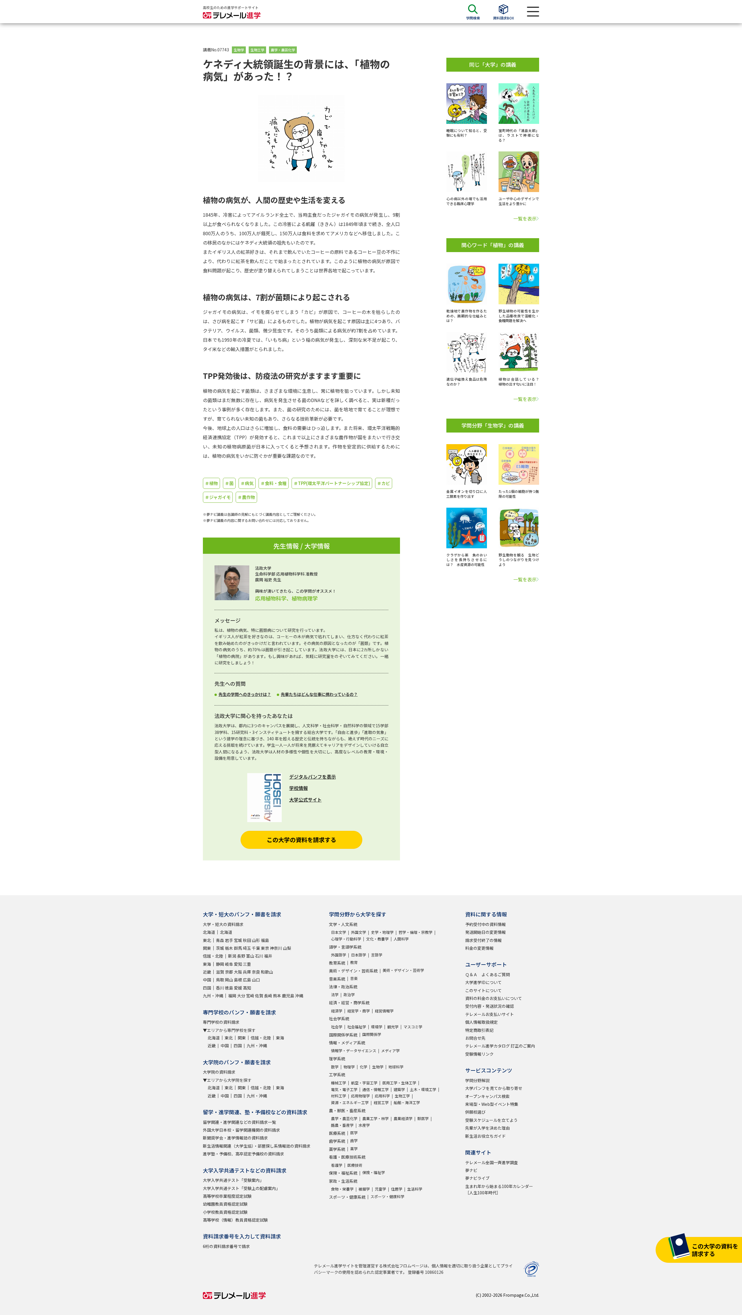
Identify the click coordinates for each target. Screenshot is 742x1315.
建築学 (399, 1089)
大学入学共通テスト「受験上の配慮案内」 (241, 1188)
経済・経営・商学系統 (349, 1002)
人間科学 (401, 939)
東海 (207, 964)
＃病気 (247, 483)
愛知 (238, 964)
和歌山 (267, 972)
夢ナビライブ (477, 1178)
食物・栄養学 (342, 1189)
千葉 (256, 948)
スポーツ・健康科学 (387, 1196)
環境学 (376, 1027)
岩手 (229, 940)
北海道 (209, 932)
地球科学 (395, 1067)
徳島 (229, 988)
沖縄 (299, 996)
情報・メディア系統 (347, 1043)
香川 (220, 988)
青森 (220, 940)
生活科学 (414, 1189)
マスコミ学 (412, 1027)
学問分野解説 (477, 1080)
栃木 (229, 948)
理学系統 (337, 1058)
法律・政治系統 (343, 987)
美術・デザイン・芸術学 (403, 970)
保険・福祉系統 (343, 1173)
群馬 (238, 948)
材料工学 (338, 1096)
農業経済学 (403, 1118)
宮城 (238, 940)
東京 (265, 948)
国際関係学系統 (343, 1035)
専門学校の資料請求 (221, 1022)
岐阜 (229, 964)
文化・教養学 (377, 939)
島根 (238, 980)
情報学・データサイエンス (353, 1050)
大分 (241, 996)
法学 (335, 994)
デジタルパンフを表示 (312, 776)
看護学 (336, 1165)
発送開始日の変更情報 (485, 932)
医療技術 (354, 1165)
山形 (256, 940)
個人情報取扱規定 (481, 1022)
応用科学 (382, 1096)
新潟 (232, 956)
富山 (250, 956)
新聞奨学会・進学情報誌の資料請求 (235, 1138)
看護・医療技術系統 (347, 1157)
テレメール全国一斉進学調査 (491, 1162)
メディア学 (390, 1050)
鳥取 (220, 980)
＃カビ (383, 483)
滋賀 (220, 972)
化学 (363, 1067)
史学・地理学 (382, 932)
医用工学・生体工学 (399, 1083)
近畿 (207, 972)
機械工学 (338, 1083)
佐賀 (259, 996)
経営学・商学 (358, 1011)
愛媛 (238, 988)
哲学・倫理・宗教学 (415, 932)
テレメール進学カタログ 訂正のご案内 (500, 1046)
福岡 (232, 996)
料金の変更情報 (479, 948)
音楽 (354, 978)
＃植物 (211, 483)
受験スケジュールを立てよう (491, 1120)
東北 (207, 940)
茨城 (220, 948)
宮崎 (250, 996)
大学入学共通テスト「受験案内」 (233, 1180)
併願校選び (475, 1112)
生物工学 (257, 49)
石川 (259, 956)
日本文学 (338, 932)
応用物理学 (360, 1096)
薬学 (354, 1148)
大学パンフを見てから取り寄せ (493, 1088)
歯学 (354, 1140)
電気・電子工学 (344, 1089)
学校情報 (298, 787)
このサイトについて (483, 990)
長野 (241, 956)
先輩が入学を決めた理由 (487, 1128)
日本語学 (358, 955)
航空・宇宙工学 (364, 1083)
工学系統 (337, 1074)
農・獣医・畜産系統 (347, 1110)
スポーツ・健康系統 (347, 1197)
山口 (256, 980)
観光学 (393, 1027)
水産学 (364, 1125)
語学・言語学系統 (345, 947)
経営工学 (381, 1102)
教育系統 (337, 963)
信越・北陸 (213, 956)
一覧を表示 (525, 218)
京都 (229, 972)
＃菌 (229, 483)
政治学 (349, 994)
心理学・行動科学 (346, 939)
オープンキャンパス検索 (487, 1096)
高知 (247, 988)
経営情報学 (384, 1011)
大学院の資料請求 (219, 1072)
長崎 (268, 996)
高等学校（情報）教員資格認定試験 (235, 1220)
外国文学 (358, 932)
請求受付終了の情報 (483, 940)
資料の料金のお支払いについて (493, 998)
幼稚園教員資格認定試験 (225, 1204)
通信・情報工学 (375, 1089)
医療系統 (337, 1133)
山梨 (287, 948)
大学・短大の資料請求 (223, 924)
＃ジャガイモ (218, 497)
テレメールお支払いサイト (489, 1014)
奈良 (256, 972)
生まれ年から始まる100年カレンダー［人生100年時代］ (499, 1189)
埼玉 (247, 948)
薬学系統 (337, 1149)
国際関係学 (371, 1034)
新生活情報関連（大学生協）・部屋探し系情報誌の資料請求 (256, 1146)
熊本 (277, 996)
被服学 (364, 1189)
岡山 (229, 980)
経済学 (336, 1011)
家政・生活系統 (343, 1181)
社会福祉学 (356, 1027)
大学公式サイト (305, 799)
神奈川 (276, 948)
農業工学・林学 (375, 1118)
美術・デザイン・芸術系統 (353, 971)
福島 (265, 940)
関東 (207, 948)
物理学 (349, 1067)
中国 (207, 980)
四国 (207, 988)
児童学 (380, 1189)
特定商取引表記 (479, 1030)
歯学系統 (337, 1141)
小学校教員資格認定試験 (225, 1212)
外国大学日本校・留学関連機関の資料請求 (241, 1130)
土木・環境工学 (423, 1089)
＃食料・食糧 (274, 483)
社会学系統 (339, 1018)
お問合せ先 (475, 1038)
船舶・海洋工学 (407, 1102)
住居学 (396, 1189)
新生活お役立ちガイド (485, 1136)
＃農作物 (246, 497)
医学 (354, 1132)
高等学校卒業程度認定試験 (227, 1196)
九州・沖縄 (213, 996)
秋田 (247, 940)
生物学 (239, 49)
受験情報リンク (479, 1054)
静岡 (220, 964)
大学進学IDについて (483, 982)
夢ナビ (471, 1170)
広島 (247, 980)
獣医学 (423, 1118)
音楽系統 (337, 979)
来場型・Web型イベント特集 (491, 1104)
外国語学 (338, 955)
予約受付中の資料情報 (485, 924)
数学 (335, 1067)
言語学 (376, 955)
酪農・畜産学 (342, 1125)
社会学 (336, 1027)
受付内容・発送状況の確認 (489, 1006)
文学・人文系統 (343, 924)
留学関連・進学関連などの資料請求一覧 (239, 1122)
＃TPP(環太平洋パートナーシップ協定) (332, 483)
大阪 (238, 972)
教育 (354, 962)
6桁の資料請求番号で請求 (226, 1246)
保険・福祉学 (373, 1172)
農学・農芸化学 (283, 49)
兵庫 (247, 972)
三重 (247, 964)
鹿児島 (288, 996)
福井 (268, 956)
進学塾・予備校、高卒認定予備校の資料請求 (243, 1154)
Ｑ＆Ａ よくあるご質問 (487, 974)
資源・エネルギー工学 (350, 1102)
